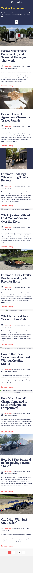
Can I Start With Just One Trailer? (14, 521)
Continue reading (7, 86)
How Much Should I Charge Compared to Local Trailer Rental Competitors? (14, 403)
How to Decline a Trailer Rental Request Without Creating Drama (15, 358)
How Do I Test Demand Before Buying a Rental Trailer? (16, 463)
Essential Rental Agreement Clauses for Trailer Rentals (15, 117)
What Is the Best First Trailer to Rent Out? (15, 318)
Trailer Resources (12, 8)
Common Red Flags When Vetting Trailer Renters (14, 177)
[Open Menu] (16, 22)
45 (19, 552)
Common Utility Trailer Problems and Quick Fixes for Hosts (16, 278)
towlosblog (8, 66)
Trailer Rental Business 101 (11, 68)
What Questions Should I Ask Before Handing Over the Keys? (16, 218)
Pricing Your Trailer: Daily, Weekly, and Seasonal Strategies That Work (14, 55)
